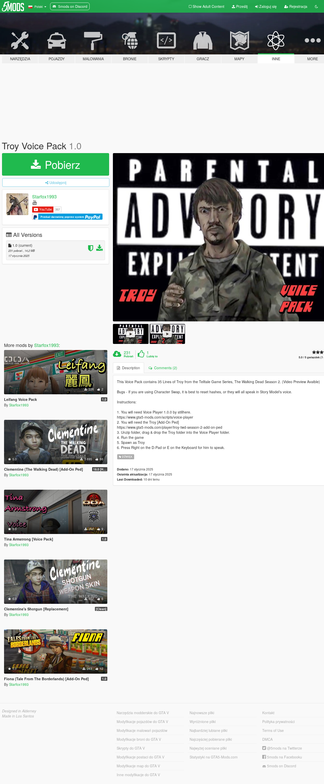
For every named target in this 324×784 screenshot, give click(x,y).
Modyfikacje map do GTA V (138, 765)
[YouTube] (34, 202)
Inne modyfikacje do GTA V (138, 774)
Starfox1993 (44, 196)
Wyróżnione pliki (203, 721)
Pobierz (61, 164)
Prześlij (241, 6)
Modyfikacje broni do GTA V (139, 739)
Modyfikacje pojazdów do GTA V (142, 721)
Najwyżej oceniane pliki (208, 748)
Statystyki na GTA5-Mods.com (214, 756)
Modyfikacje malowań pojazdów (142, 730)
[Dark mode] (316, 6)
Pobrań (128, 356)
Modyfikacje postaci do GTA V (140, 756)
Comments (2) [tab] (164, 367)
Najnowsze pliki (202, 712)
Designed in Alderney (19, 710)
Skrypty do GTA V (131, 748)
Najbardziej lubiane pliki (208, 730)
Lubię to (152, 356)
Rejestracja (297, 6)
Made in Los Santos (18, 715)
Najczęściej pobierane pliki (211, 739)
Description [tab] (130, 367)
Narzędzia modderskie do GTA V (143, 712)
